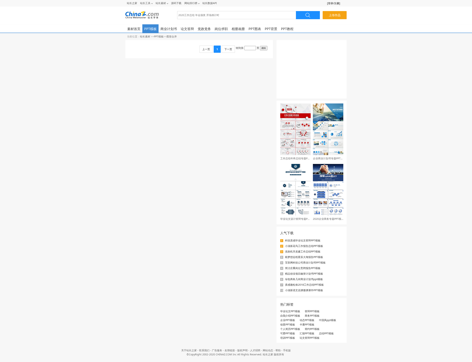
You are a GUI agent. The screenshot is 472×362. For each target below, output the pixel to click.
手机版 (287, 350)
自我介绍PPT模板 (290, 315)
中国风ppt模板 (327, 320)
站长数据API (209, 3)
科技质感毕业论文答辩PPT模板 (302, 240)
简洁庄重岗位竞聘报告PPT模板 (302, 268)
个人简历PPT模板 (290, 329)
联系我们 (204, 350)
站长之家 (132, 3)
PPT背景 (271, 29)
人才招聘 (255, 350)
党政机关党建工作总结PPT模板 (302, 251)
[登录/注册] (333, 3)
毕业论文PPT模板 (290, 311)
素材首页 (133, 29)
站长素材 (161, 3)
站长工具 (145, 3)
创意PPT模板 (287, 324)
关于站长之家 (189, 350)
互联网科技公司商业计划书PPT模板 (305, 262)
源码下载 (176, 3)
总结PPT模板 (326, 333)
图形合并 (171, 36)
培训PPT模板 (287, 338)
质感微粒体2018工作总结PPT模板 (304, 284)
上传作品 (335, 15)
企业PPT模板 (287, 320)
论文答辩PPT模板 (310, 338)
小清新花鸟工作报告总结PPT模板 (304, 246)
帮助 (278, 350)
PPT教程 (287, 29)
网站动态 (268, 350)
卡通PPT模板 (307, 324)
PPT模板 (150, 29)
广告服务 (217, 350)
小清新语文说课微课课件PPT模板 (304, 290)
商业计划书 (168, 29)
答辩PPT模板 (312, 311)
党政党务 (204, 29)
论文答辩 (187, 29)
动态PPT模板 (307, 320)
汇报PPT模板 (307, 333)
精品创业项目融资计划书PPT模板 (304, 273)
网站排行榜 (190, 3)
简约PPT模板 (312, 329)
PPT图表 (255, 29)
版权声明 (242, 350)
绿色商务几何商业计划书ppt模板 (304, 279)
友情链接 (230, 350)
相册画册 (238, 29)
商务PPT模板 (312, 315)
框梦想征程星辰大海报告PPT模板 (304, 257)
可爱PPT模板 (287, 333)
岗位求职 (221, 29)
